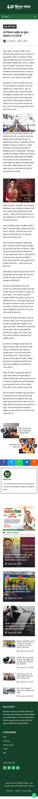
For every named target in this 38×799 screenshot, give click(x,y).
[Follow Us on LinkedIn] (17, 767)
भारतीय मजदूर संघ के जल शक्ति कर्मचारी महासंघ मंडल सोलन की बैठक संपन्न (25, 676)
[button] (35, 16)
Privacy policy (8, 745)
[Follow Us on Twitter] (9, 767)
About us (10, 791)
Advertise (6, 741)
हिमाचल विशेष (11, 26)
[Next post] (35, 446)
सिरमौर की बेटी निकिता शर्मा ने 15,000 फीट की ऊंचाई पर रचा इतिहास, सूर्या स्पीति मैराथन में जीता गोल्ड (26, 644)
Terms (5, 749)
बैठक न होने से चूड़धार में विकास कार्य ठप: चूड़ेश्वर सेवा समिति (25, 690)
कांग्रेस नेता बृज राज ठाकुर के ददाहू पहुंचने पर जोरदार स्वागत (24, 430)
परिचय (4, 737)
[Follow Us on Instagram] (13, 767)
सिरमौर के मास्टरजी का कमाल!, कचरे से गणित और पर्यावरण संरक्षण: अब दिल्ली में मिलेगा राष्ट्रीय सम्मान (18, 557)
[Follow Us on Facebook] (4, 767)
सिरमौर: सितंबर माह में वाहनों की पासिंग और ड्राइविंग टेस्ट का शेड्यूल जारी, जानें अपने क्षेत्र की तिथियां (19, 626)
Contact (17, 791)
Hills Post (12, 41)
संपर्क (4, 753)
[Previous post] (3, 431)
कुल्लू (5, 26)
